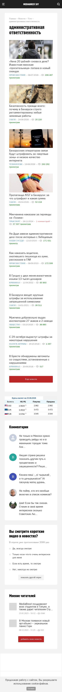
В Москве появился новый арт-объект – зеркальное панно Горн (34, 623)
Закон (12, 119)
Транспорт (15, 221)
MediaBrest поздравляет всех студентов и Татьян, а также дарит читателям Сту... (36, 607)
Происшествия (17, 75)
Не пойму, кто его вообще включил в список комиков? (35, 492)
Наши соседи (16, 241)
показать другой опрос (31, 577)
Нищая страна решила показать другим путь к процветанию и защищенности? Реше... (33, 461)
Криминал (15, 283)
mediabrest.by (31, 4)
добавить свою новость (31, 639)
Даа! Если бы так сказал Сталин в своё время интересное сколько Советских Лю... (33, 508)
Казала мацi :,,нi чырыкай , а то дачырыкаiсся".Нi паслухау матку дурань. (35, 478)
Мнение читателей (22, 596)
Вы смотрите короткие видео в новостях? (26, 533)
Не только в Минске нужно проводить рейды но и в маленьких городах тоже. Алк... (34, 441)
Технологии (16, 164)
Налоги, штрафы (18, 344)
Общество (14, 324)
